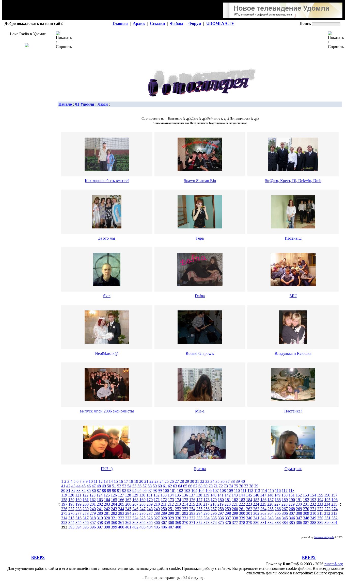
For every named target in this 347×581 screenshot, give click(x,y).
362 (128, 522)
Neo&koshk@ (106, 353)
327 (157, 518)
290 (171, 513)
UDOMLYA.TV (220, 23)
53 (124, 486)
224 (256, 504)
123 (92, 495)
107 (216, 490)
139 (206, 495)
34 (212, 481)
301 (249, 513)
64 (180, 486)
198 (71, 504)
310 (313, 513)
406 (164, 527)
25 (167, 481)
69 (205, 486)
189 (285, 499)
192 (306, 499)
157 (334, 495)
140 (213, 495)
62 (170, 486)
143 (235, 495)
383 (278, 522)
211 (164, 504)
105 (201, 490)
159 (71, 499)
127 (121, 495)
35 (217, 481)
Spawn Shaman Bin (200, 180)
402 (135, 527)
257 (214, 509)
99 (160, 490)
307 (292, 513)
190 (292, 499)
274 (335, 509)
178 (206, 499)
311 (320, 513)
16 (121, 481)
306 (285, 513)
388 (313, 522)
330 (178, 518)
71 (216, 486)
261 (242, 509)
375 (221, 522)
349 (313, 518)
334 (206, 518)
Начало (65, 104)
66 (190, 486)
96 (145, 490)
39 (238, 481)
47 (94, 486)
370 (185, 522)
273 (327, 509)
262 (249, 509)
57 (145, 486)
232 (313, 504)
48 (99, 486)
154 (313, 495)
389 (320, 522)
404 (150, 527)
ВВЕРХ (38, 557)
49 (104, 486)
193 (313, 499)
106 (209, 490)
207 (135, 504)
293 (192, 513)
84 (84, 490)
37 (228, 481)
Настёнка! (293, 411)
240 (93, 509)
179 (214, 499)
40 (243, 481)
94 (134, 490)
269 (299, 509)
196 (335, 499)
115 (271, 490)
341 (256, 518)
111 (243, 490)
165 (114, 499)
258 (221, 509)
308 (299, 513)
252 (178, 509)
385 (292, 522)
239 (86, 509)
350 (320, 518)
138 (199, 495)
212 (171, 504)
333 (199, 518)
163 (100, 499)
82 (73, 490)
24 (162, 481)
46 (89, 486)
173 (171, 499)
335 (214, 518)
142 (228, 495)
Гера (200, 238)
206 (128, 504)
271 (313, 509)
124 (100, 495)
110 (237, 490)
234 (327, 504)
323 (128, 518)
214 (185, 504)
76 (241, 486)
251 (171, 509)
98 (155, 490)
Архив (139, 23)
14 (111, 481)
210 (157, 504)
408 (178, 527)
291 (178, 513)
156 (327, 495)
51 (114, 486)
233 (320, 504)
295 (206, 513)
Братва (200, 469)
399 (114, 527)
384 (285, 522)
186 (263, 499)
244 (121, 509)
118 (291, 490)
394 (78, 527)
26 (172, 481)
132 (156, 495)
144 (242, 495)
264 (263, 509)
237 (71, 509)
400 (121, 527)
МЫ (293, 296)
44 (78, 486)
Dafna (200, 296)
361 (121, 522)
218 (213, 504)
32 (202, 481)
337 (228, 518)
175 (185, 499)
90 (114, 490)
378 (242, 522)
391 (335, 522)
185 (256, 499)
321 (114, 518)
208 (142, 504)
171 (157, 499)
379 (249, 522)
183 (242, 499)
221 (235, 504)
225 (263, 504)
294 (199, 513)
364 (142, 522)
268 (292, 509)
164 (107, 499)
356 (86, 522)
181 (228, 499)
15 (116, 481)
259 (228, 509)
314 (64, 518)
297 (221, 513)
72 (221, 486)
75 (236, 486)
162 (93, 499)
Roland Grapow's (200, 353)
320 (107, 518)
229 (292, 504)
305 (278, 513)
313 (334, 513)
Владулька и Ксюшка (293, 353)
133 (164, 495)
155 (320, 495)
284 (128, 513)
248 (150, 509)
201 (93, 504)
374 (214, 522)
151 (292, 495)
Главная (120, 23)
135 (178, 495)
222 (242, 504)
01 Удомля (84, 104)
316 (78, 518)
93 (129, 490)
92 (124, 490)
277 (78, 513)
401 (128, 527)
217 (206, 504)
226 (270, 504)
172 (164, 499)
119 (64, 495)
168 (135, 499)
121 (78, 495)
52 (119, 486)
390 (327, 522)
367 (164, 522)
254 (192, 509)
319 (100, 518)
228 (284, 504)
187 (270, 499)
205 (121, 504)
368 (171, 522)
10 (91, 481)
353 (64, 522)
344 (278, 518)
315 (71, 518)
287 (150, 513)
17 (126, 481)
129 (135, 495)
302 (256, 513)
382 (270, 522)
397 (100, 527)
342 (263, 518)
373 (206, 522)
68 (200, 486)
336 (221, 518)
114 (264, 490)
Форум (194, 23)
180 (221, 499)
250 (164, 509)
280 (100, 513)
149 (277, 495)
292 (185, 513)
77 (246, 486)
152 (299, 495)
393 (71, 527)
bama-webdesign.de (324, 537)
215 (192, 504)
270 (306, 509)
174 (178, 499)
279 (93, 513)
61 (165, 486)
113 (257, 490)
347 (299, 518)
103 (187, 490)
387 (306, 522)
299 (235, 513)
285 (135, 513)
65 (185, 486)
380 (256, 522)
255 (199, 509)
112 (250, 490)
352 (335, 518)
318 (93, 518)
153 (306, 495)
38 (233, 481)
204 (114, 504)
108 (223, 490)
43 (73, 486)
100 (166, 490)
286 (142, 513)
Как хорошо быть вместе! (107, 180)
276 (71, 513)
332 (192, 518)
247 (142, 509)
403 (142, 527)
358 (100, 522)
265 (270, 509)
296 (214, 513)
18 (131, 481)
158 (64, 499)
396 (93, 527)
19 (136, 481)
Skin (107, 296)
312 (327, 513)
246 (135, 509)
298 (228, 513)
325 (142, 518)
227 (277, 504)
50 (109, 486)
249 (157, 509)
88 (104, 490)
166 (121, 499)
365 (150, 522)
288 (157, 513)
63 (175, 486)
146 (256, 495)
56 (139, 486)
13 (106, 481)
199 (78, 504)
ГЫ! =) (107, 469)
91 (119, 490)
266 (278, 509)
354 (71, 522)
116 (278, 490)
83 (78, 490)
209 (150, 504)
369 (178, 522)
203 (107, 504)
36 (222, 481)
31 (197, 481)
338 (235, 518)
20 (141, 481)
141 (220, 495)
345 (285, 518)
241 (100, 509)
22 (151, 481)
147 (263, 495)
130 (142, 495)
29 (187, 481)
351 (327, 518)
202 (100, 504)
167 (128, 499)
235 (334, 504)
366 (157, 522)
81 (68, 490)
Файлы (176, 23)
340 (249, 518)
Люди (103, 104)
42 (68, 486)
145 (249, 495)
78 (251, 486)
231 (306, 504)
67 (195, 486)
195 (327, 499)
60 (160, 486)
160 (78, 499)
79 (256, 486)
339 (242, 518)
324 (135, 518)
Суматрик (293, 469)
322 (121, 518)
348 (306, 518)
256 (206, 509)
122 (85, 495)
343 (270, 518)
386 (299, 522)
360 (114, 522)
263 (256, 509)
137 (192, 495)
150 (284, 495)
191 (299, 499)
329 (171, 518)
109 (230, 490)
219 (220, 504)
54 (129, 486)
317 (86, 518)
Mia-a (199, 411)
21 (146, 481)
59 (155, 486)
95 (139, 490)
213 (178, 504)
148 (270, 495)
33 (207, 481)
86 (94, 490)
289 (164, 513)
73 (226, 486)
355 (78, 522)
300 (242, 513)
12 (101, 481)
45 (84, 486)
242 (107, 509)
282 (114, 513)
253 (185, 509)
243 (114, 509)
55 (134, 486)
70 (211, 486)
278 (86, 513)
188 (278, 499)
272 (320, 509)
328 (164, 518)
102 (180, 490)
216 (199, 504)
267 (285, 509)
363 (135, 522)
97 (150, 490)
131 (149, 495)
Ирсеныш (293, 238)
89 (109, 490)
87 (99, 490)
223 (249, 504)
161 (86, 499)
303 (263, 513)
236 (64, 509)
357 (93, 522)
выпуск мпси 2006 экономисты (107, 411)
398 (107, 527)
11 (96, 481)
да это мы (106, 238)
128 (128, 495)
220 (228, 504)
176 (192, 499)
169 (142, 499)
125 (107, 495)
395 (86, 527)
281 (107, 513)
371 (192, 522)
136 (185, 495)
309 (306, 513)
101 (173, 490)
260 (235, 509)
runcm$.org (333, 564)
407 (171, 527)
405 (157, 527)
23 (156, 481)
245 (128, 509)
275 (64, 513)
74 (231, 486)
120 (71, 495)
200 (86, 504)
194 (320, 499)
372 (199, 522)
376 (228, 522)
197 (64, 504)
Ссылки (157, 23)
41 (63, 486)
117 (285, 490)
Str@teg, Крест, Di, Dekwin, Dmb (293, 180)
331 (185, 518)
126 (114, 495)
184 (249, 499)
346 (292, 518)
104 (194, 490)
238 (78, 509)
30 (192, 481)
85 (89, 490)
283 (121, 513)
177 (199, 499)
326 (150, 518)
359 (107, 522)
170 (150, 499)
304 (270, 513)
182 (235, 499)
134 (171, 495)
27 (177, 481)
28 (182, 481)
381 (263, 522)
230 (299, 504)
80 (63, 490)
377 (235, 522)
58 (150, 486)
